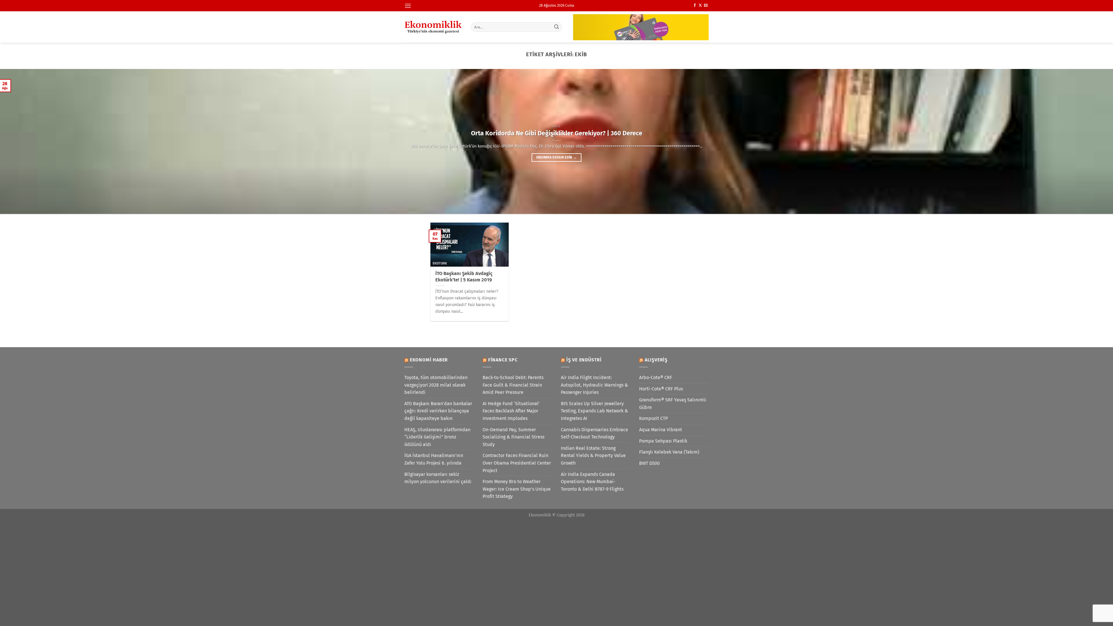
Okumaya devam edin (556, 157)
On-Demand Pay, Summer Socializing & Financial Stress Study (513, 437)
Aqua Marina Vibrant (660, 429)
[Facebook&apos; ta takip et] (694, 5)
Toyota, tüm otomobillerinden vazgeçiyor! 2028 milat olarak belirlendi (436, 385)
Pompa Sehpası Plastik (663, 441)
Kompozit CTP (653, 418)
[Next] (1083, 141)
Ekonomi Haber (429, 360)
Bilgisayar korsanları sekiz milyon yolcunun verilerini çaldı (438, 478)
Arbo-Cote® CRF (655, 377)
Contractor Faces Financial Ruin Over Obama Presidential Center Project (517, 463)
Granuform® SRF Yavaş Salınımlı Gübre (672, 403)
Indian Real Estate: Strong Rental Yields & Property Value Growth (593, 455)
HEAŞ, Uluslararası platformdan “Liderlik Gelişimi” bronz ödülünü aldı (437, 437)
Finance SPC (503, 360)
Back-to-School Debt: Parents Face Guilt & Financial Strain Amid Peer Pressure (513, 385)
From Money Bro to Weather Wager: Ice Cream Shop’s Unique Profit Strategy (517, 489)
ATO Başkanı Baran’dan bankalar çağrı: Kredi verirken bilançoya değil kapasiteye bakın (438, 411)
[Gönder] (557, 27)
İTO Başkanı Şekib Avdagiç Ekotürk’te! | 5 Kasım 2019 (463, 277)
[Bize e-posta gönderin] (706, 5)
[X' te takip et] (700, 5)
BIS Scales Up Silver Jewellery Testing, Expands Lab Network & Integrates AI (594, 411)
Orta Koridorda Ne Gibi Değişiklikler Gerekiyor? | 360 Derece (556, 133)
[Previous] (29, 141)
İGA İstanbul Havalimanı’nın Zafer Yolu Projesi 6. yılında (433, 459)
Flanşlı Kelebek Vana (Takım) (669, 452)
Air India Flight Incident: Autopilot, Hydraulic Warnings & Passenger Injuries (594, 385)
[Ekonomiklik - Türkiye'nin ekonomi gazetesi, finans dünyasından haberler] (433, 27)
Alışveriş (656, 360)
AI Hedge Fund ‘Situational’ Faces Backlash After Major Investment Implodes (511, 411)
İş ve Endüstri (584, 360)
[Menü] (407, 5)
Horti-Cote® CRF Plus (661, 389)
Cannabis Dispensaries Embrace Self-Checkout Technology (594, 433)
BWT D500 (649, 463)
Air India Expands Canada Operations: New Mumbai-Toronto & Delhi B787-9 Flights (592, 482)
